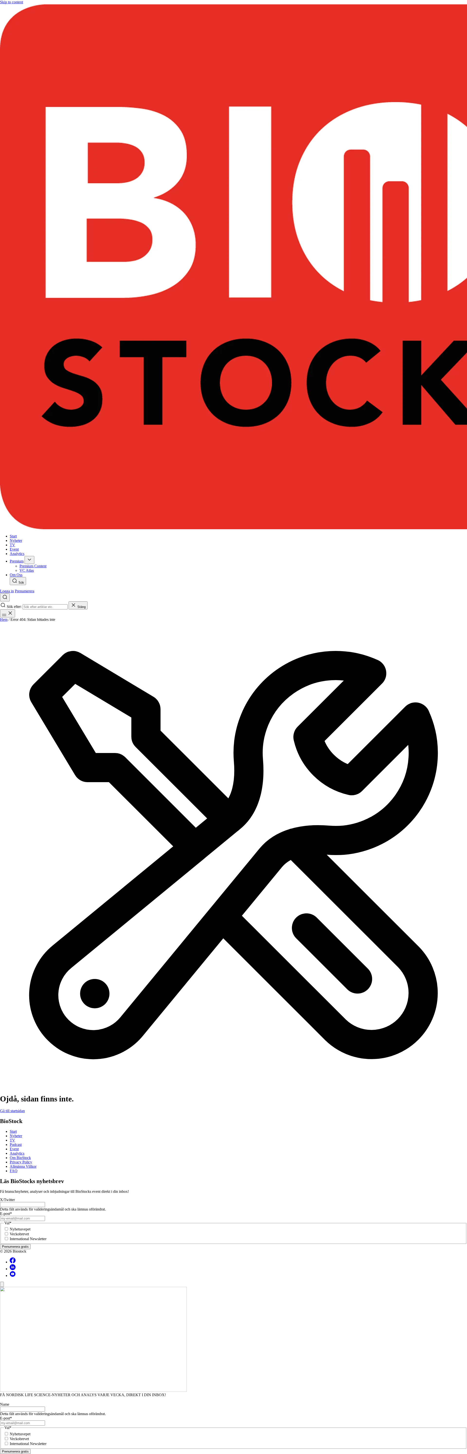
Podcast (16, 1144)
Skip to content (11, 2)
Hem (4, 619)
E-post (6, 1214)
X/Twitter (7, 1200)
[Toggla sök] (5, 597)
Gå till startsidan (12, 1111)
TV (12, 1140)
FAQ (14, 1171)
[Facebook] (13, 1262)
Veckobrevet (19, 1234)
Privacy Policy (21, 1162)
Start (13, 1131)
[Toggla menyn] (7, 613)
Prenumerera (24, 591)
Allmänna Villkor (23, 1166)
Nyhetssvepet (20, 1229)
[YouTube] (13, 1275)
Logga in (7, 591)
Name (4, 1404)
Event (14, 1149)
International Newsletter (28, 1239)
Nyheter (16, 1136)
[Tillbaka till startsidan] (233, 267)
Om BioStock (20, 1158)
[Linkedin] (13, 1269)
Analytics (17, 1153)
